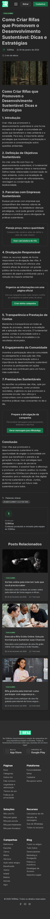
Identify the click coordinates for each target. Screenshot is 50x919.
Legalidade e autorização (9, 786)
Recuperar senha (34, 781)
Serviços (7, 859)
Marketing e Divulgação (32, 856)
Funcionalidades (34, 770)
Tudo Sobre (32, 848)
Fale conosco (9, 781)
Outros (6, 870)
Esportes (7, 848)
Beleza (6, 877)
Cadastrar (31, 777)
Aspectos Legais (34, 875)
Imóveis (6, 881)
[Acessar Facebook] (20, 904)
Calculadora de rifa (35, 814)
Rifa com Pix (8, 814)
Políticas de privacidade (8, 796)
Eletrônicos (8, 844)
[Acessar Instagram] (29, 904)
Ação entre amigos (11, 863)
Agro (5, 885)
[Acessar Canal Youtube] (25, 904)
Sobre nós (8, 777)
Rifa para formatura (11, 828)
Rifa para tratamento (12, 824)
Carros (6, 852)
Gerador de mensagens (32, 818)
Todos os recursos (35, 827)
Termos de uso (10, 791)
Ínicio (5, 770)
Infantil (6, 874)
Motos (6, 855)
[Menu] (16, 4)
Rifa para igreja (10, 817)
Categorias (8, 773)
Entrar (29, 773)
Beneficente (8, 866)
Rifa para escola (10, 821)
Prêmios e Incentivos (31, 863)
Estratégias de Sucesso (33, 869)
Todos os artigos (34, 844)
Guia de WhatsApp (35, 824)
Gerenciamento (33, 852)
